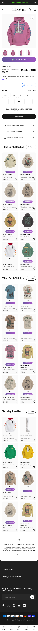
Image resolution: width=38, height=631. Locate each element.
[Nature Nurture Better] (10, 190)
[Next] (35, 2)
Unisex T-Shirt (8, 306)
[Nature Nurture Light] (10, 383)
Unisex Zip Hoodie (8, 397)
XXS (5, 95)
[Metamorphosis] (10, 160)
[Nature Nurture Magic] (28, 190)
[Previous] (3, 2)
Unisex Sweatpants (26, 435)
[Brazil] (10, 451)
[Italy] (28, 425)
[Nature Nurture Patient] (28, 220)
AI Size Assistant (30, 85)
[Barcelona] (28, 451)
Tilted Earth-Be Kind (26, 370)
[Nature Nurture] (10, 322)
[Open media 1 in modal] (32, 18)
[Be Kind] (28, 351)
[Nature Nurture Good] (28, 160)
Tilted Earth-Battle (26, 496)
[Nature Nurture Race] (10, 292)
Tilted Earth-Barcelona (27, 465)
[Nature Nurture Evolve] (28, 250)
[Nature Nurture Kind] (10, 220)
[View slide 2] (20, 555)
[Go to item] (5, 53)
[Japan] (10, 250)
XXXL (28, 101)
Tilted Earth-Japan (8, 266)
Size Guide (32, 91)
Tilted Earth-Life (8, 496)
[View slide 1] (18, 555)
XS (14, 95)
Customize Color (20, 59)
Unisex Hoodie (6, 66)
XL (11, 101)
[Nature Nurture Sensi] (10, 351)
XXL (19, 101)
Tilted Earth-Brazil (8, 465)
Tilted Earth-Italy (25, 438)
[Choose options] (16, 179)
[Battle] (28, 478)
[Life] (10, 478)
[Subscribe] (32, 597)
